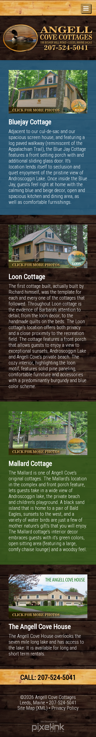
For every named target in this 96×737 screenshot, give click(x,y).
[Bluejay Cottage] (48, 91)
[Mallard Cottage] (48, 432)
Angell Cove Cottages (55, 697)
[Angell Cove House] (48, 595)
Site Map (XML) (32, 708)
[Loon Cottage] (48, 245)
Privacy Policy (65, 708)
